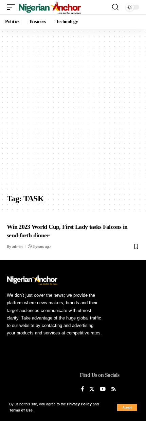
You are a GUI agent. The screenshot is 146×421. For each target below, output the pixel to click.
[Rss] (113, 389)
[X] (91, 389)
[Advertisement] (73, 114)
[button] (127, 407)
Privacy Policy (79, 404)
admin (17, 246)
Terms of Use (21, 410)
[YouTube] (103, 389)
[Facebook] (82, 389)
